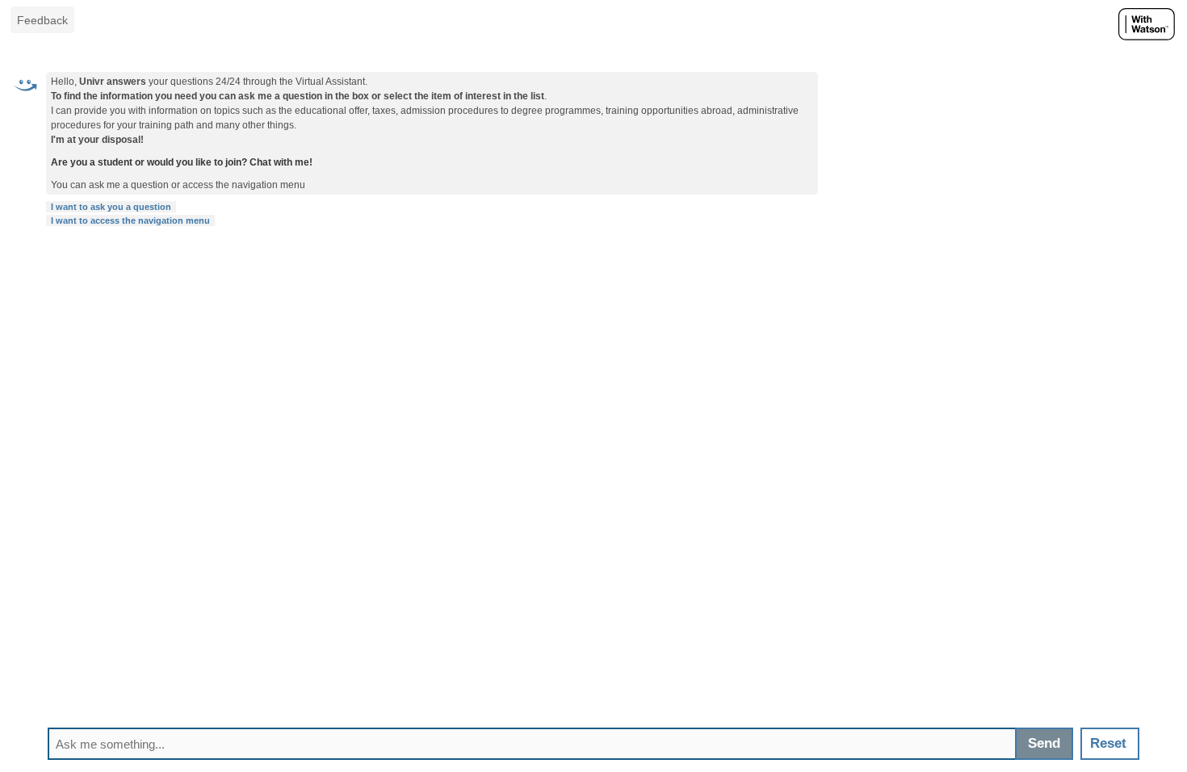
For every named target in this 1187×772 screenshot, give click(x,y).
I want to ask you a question (111, 207)
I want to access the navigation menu (130, 220)
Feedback (42, 20)
